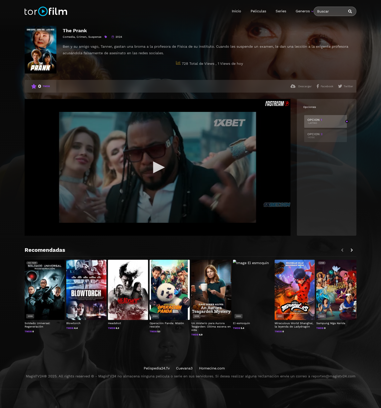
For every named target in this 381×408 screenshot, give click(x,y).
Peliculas (258, 11)
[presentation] (351, 250)
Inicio (236, 11)
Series (281, 11)
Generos (303, 11)
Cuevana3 (184, 368)
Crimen (82, 36)
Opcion (314, 121)
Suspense (94, 36)
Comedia (69, 36)
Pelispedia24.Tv (157, 368)
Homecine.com (212, 368)
